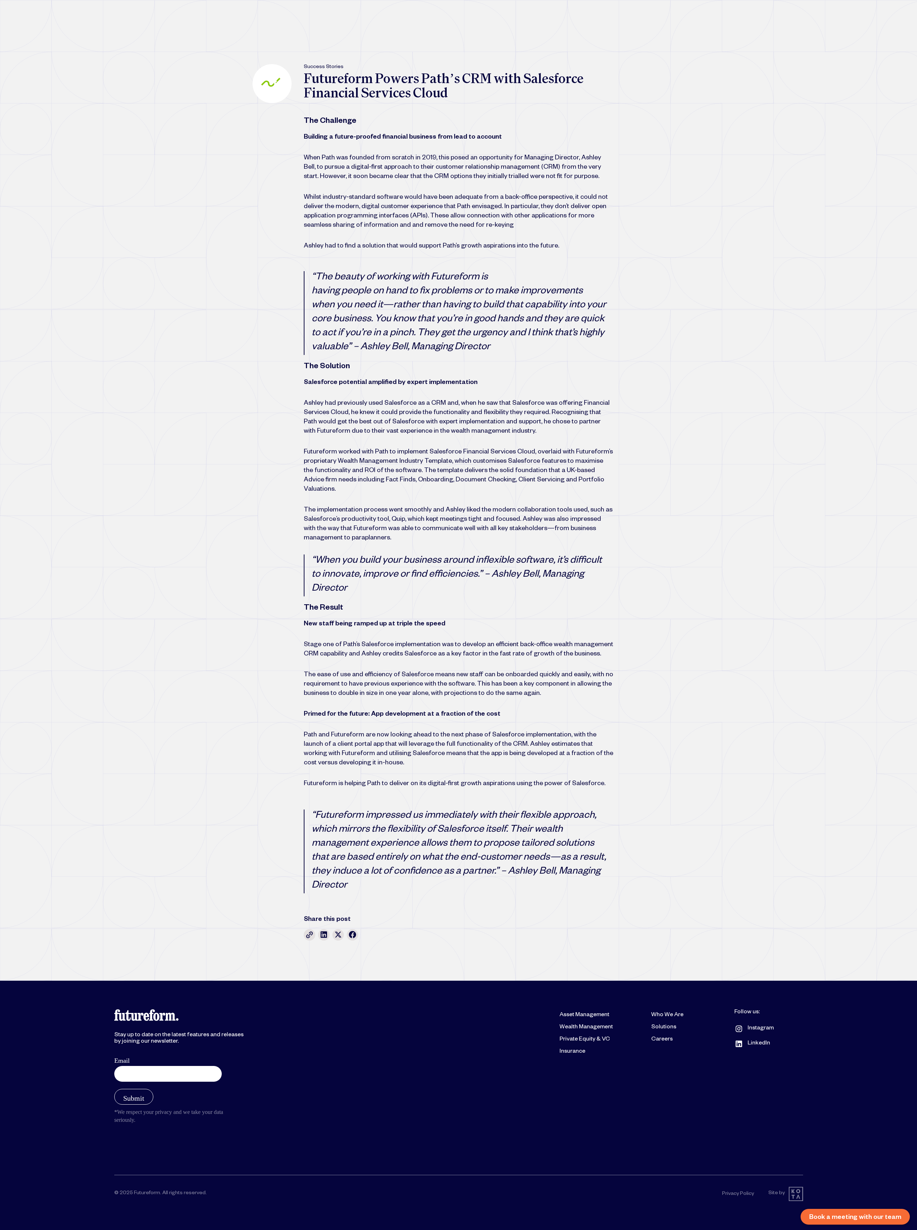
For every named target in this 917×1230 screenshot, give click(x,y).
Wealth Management (586, 1027)
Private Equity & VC (585, 1040)
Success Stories (324, 67)
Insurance (572, 1052)
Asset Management (584, 1015)
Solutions (663, 1027)
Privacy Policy (738, 1194)
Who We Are (667, 1015)
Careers (662, 1040)
